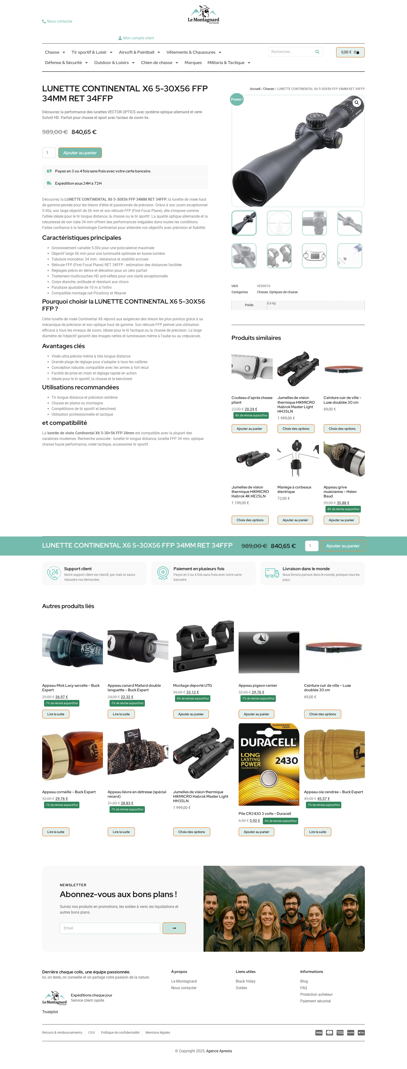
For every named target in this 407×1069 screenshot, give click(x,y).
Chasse (52, 52)
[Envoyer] (174, 928)
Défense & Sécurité (63, 62)
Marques (193, 62)
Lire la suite (55, 714)
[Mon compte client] (136, 38)
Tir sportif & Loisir (89, 52)
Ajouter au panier (80, 152)
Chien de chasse (156, 62)
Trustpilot (50, 1012)
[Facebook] (359, 30)
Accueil (255, 89)
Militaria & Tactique (226, 62)
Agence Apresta (219, 1051)
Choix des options (296, 429)
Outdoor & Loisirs (111, 62)
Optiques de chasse (283, 292)
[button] (357, 102)
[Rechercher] (317, 51)
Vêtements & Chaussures (191, 52)
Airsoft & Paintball (136, 52)
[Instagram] (352, 30)
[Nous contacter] (57, 21)
